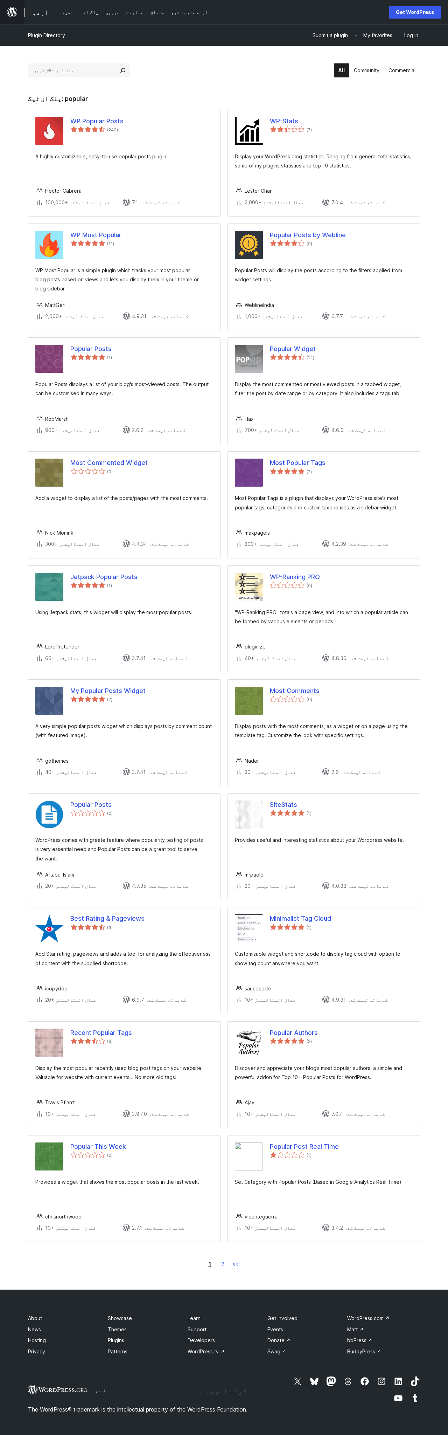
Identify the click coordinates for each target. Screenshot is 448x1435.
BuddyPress (364, 1351)
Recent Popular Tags (101, 1032)
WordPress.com (368, 1318)
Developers (201, 1340)
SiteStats (283, 804)
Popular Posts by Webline (308, 235)
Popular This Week (98, 1146)
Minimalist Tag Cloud (300, 918)
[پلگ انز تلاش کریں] (123, 70)
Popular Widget (293, 348)
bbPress (359, 1340)
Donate (278, 1340)
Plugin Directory (46, 35)
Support (197, 1329)
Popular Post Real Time (304, 1146)
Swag (276, 1351)
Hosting (37, 1340)
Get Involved (282, 1318)
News (34, 1329)
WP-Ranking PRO (295, 577)
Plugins (116, 1340)
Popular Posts (91, 348)
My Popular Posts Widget (108, 690)
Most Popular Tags (298, 462)
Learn (194, 1318)
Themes (117, 1329)
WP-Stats (284, 121)
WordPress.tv (206, 1351)
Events (275, 1329)
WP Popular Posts (97, 121)
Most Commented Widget (109, 462)
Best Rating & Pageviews (107, 918)
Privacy (36, 1351)
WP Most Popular (95, 235)
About (35, 1318)
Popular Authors (294, 1032)
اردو (100, 1390)
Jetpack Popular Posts (104, 577)
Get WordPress (415, 12)
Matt (355, 1329)
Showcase (120, 1318)
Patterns (117, 1351)
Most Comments (295, 690)
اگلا (237, 1264)
